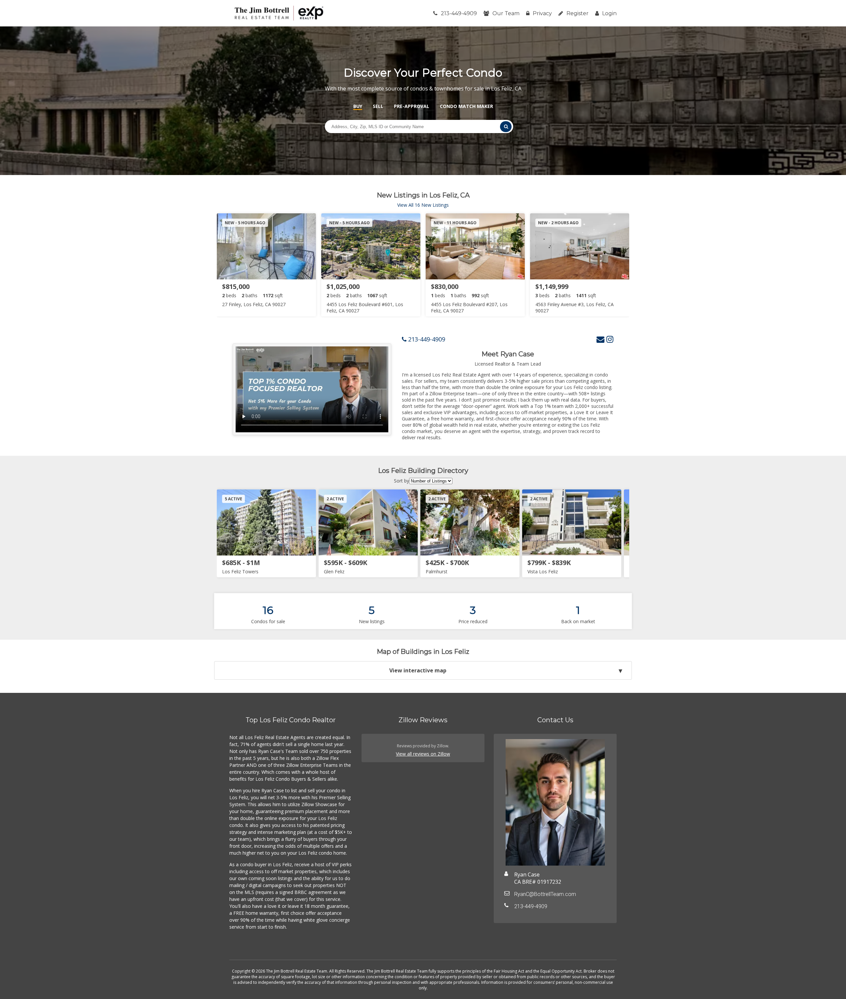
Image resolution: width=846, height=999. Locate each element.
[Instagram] (609, 339)
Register (577, 13)
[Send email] (600, 339)
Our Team (505, 13)
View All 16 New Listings (423, 205)
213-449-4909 (459, 13)
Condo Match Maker (466, 106)
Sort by (401, 481)
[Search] (505, 126)
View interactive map (417, 670)
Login (609, 13)
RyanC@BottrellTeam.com (545, 894)
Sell (378, 106)
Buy (357, 106)
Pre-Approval (411, 106)
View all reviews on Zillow (423, 754)
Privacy (542, 13)
